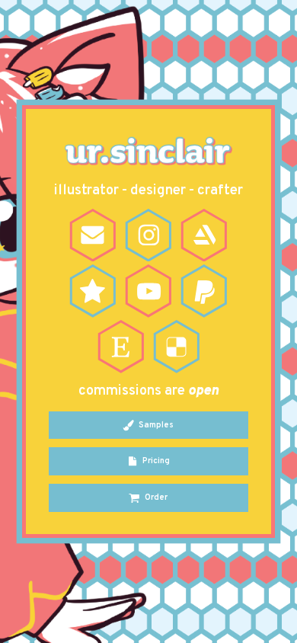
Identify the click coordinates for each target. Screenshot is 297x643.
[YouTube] (148, 291)
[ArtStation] (204, 235)
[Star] (93, 291)
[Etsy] (121, 346)
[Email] (93, 235)
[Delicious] (176, 346)
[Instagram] (148, 235)
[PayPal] (204, 291)
